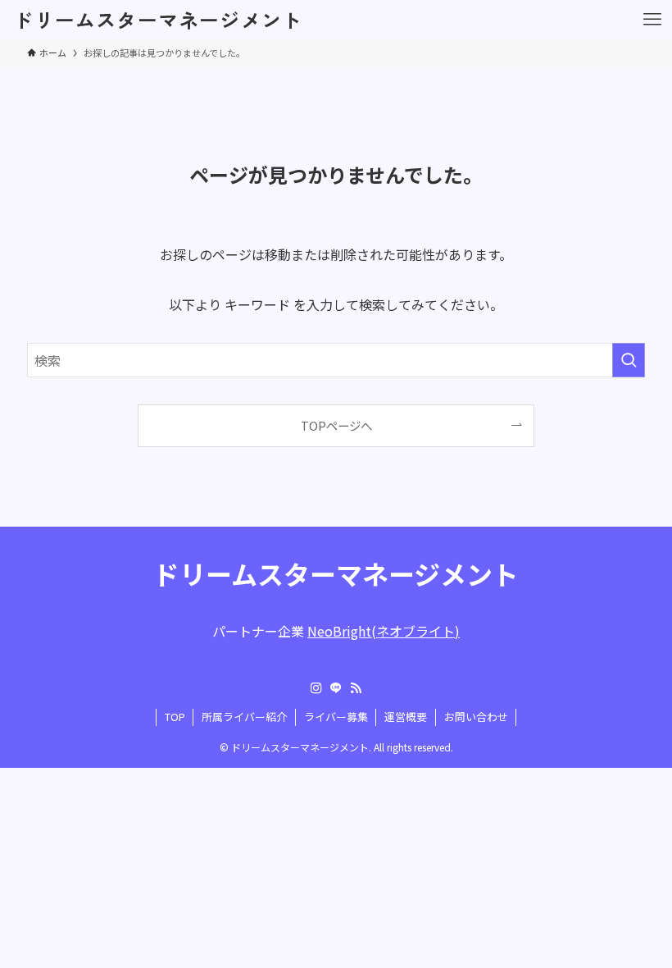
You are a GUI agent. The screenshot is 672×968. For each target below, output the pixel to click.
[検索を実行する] (628, 360)
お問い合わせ (476, 716)
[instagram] (316, 688)
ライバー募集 (336, 716)
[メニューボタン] (652, 19)
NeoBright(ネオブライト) (383, 631)
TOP (175, 716)
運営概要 (405, 716)
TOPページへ (336, 425)
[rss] (355, 688)
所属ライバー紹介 (244, 716)
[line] (336, 688)
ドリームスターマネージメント (157, 20)
